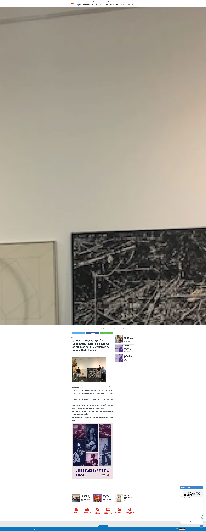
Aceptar (176, 528)
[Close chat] (201, 526)
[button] (78, 333)
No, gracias (182, 528)
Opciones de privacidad (103, 525)
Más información (73, 529)
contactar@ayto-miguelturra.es (94, 1)
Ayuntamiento (86, 4)
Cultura (73, 337)
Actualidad (116, 4)
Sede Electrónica (108, 4)
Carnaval (123, 4)
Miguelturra (94, 4)
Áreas (100, 4)
